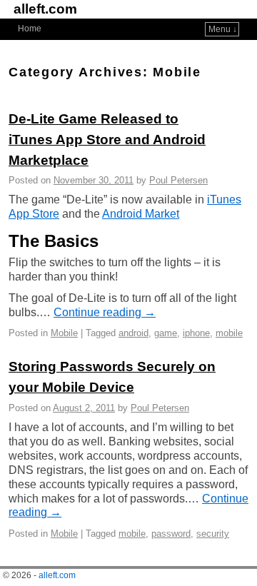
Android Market (140, 214)
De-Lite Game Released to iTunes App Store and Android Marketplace (107, 139)
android (133, 333)
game (165, 333)
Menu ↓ (222, 29)
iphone (196, 333)
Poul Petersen (178, 180)
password (171, 533)
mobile (229, 333)
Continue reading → (105, 312)
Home (29, 29)
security (212, 533)
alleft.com (45, 8)
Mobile (64, 333)
